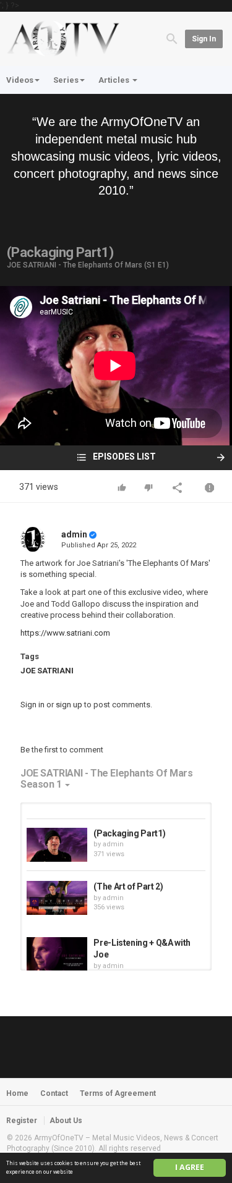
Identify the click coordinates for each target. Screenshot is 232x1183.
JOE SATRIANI (47, 670)
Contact (54, 1093)
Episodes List (123, 456)
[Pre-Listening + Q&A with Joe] (57, 954)
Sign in (204, 39)
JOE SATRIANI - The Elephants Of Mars (74, 265)
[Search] (172, 38)
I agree (189, 1167)
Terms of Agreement (118, 1093)
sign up (69, 704)
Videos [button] (19, 80)
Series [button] (66, 80)
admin (74, 534)
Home (17, 1093)
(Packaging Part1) (129, 833)
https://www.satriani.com (65, 633)
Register (21, 1120)
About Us (65, 1120)
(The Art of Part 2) (128, 886)
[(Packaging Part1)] (57, 845)
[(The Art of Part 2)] (57, 898)
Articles (114, 80)
